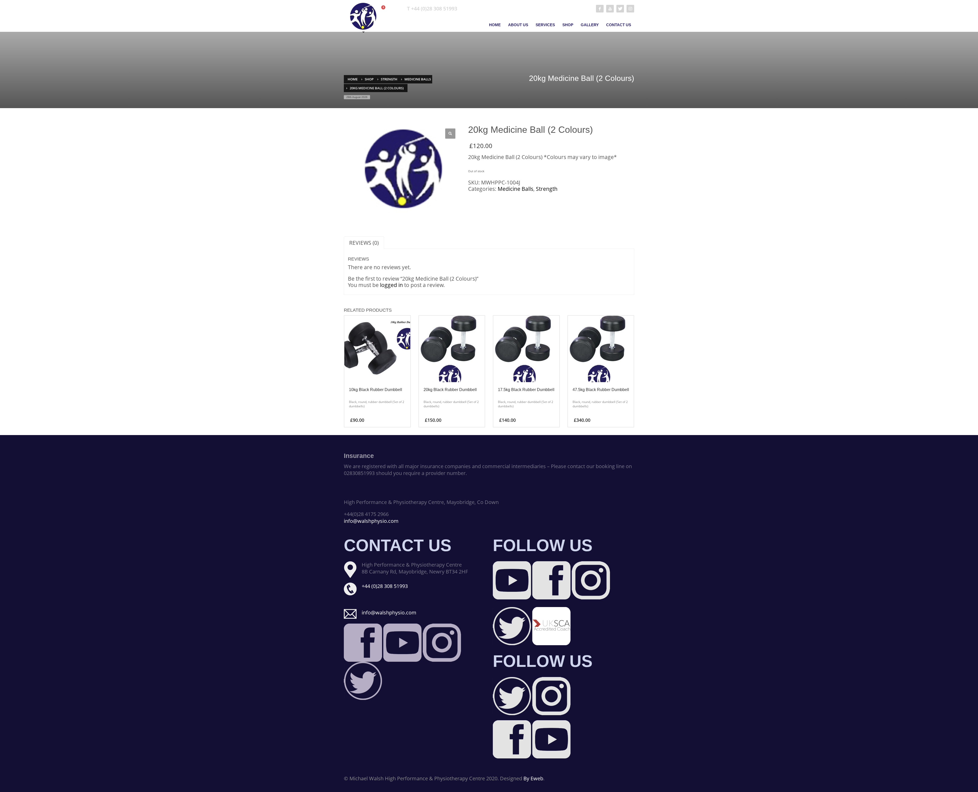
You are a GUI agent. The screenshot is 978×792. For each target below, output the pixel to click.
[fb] (600, 8)
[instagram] (630, 8)
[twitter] (620, 8)
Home (353, 79)
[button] (450, 133)
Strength (389, 79)
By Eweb (533, 778)
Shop (369, 79)
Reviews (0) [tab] (364, 242)
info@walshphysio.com (371, 520)
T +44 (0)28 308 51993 (432, 8)
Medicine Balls (417, 79)
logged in (391, 285)
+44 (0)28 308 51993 (385, 586)
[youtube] (610, 8)
